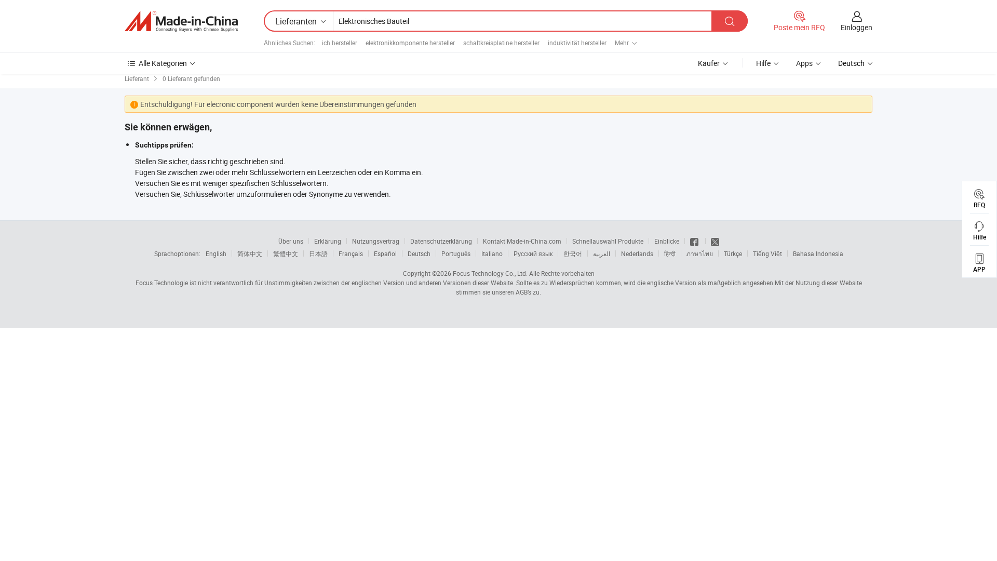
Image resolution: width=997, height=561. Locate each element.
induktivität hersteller (577, 42)
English (216, 253)
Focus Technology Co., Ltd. (490, 273)
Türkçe (733, 253)
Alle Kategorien (163, 63)
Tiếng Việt (767, 253)
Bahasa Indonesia (818, 253)
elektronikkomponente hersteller (410, 42)
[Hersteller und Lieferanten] (181, 21)
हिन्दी (670, 253)
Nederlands (637, 253)
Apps (804, 63)
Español (385, 253)
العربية (601, 253)
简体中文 (249, 253)
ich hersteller (339, 42)
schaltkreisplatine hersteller (501, 42)
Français (351, 253)
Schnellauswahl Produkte (607, 241)
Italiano (492, 253)
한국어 (572, 253)
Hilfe (763, 63)
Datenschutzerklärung (441, 241)
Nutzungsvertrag (375, 241)
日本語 (318, 253)
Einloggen (856, 27)
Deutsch (419, 253)
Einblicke (666, 241)
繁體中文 (285, 253)
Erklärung (327, 241)
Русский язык (533, 253)
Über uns (290, 241)
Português (455, 253)
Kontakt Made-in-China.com (522, 241)
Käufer (709, 63)
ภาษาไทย (699, 253)
